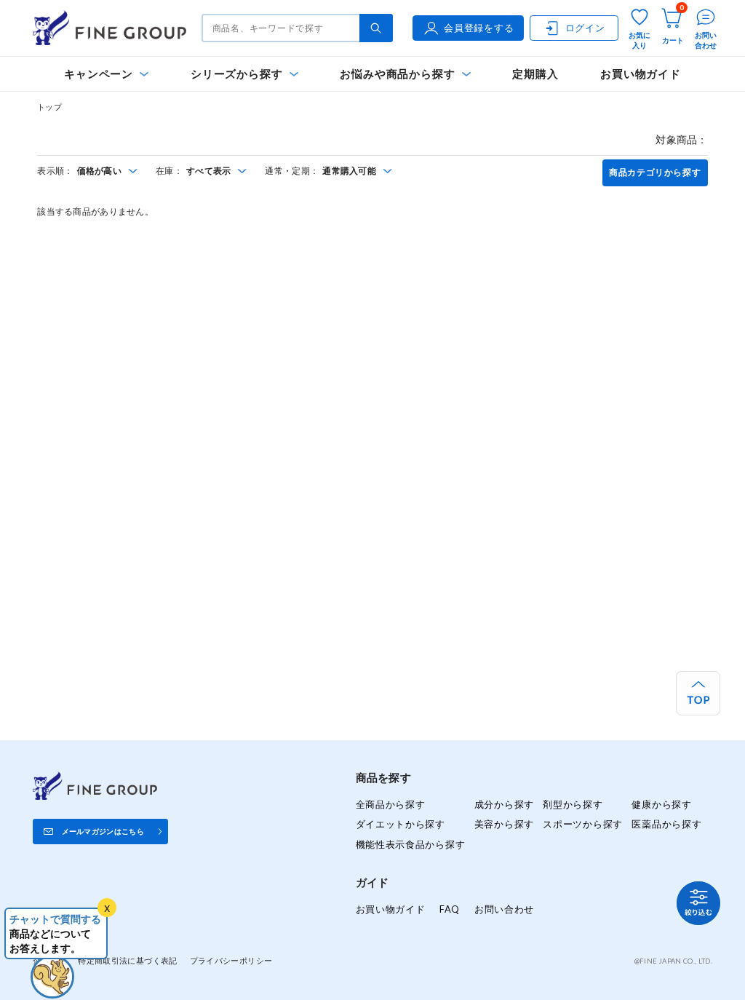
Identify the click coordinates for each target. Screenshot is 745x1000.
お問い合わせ (504, 909)
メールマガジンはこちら (103, 831)
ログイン (585, 27)
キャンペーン (98, 74)
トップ (49, 106)
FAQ (449, 909)
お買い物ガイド (640, 74)
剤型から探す (572, 804)
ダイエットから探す (400, 824)
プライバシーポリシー (231, 960)
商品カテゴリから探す (655, 172)
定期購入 (535, 74)
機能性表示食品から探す (411, 844)
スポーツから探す (583, 824)
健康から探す (661, 804)
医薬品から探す (666, 824)
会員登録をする (479, 27)
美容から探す (504, 824)
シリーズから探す (236, 74)
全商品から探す (391, 804)
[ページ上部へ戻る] (698, 693)
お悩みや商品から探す (397, 74)
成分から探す (504, 804)
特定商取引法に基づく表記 (127, 960)
